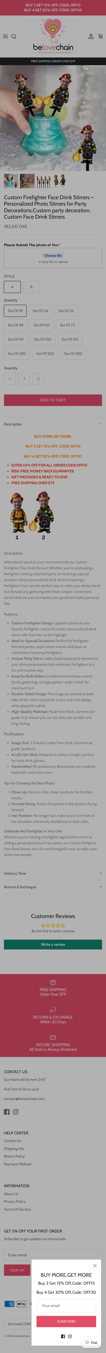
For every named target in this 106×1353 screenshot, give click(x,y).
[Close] (94, 1265)
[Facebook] (63, 1336)
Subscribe (66, 1321)
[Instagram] (70, 1336)
